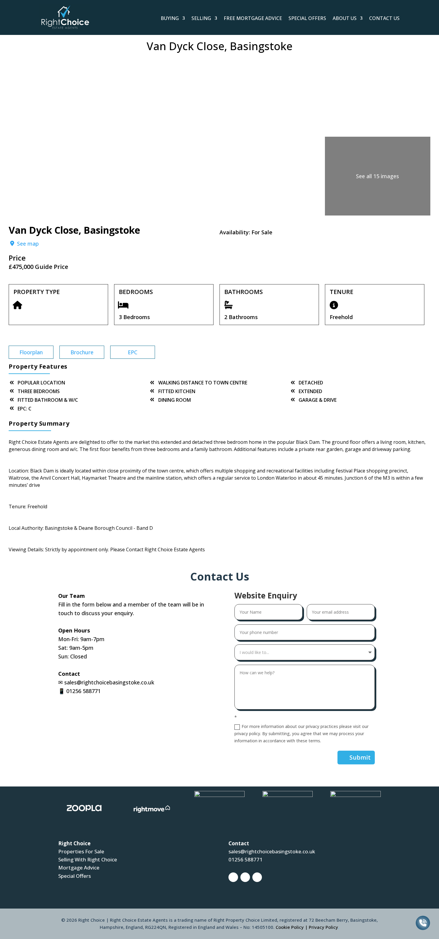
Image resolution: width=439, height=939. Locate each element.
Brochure (81, 352)
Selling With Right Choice (87, 859)
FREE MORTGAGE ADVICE (253, 18)
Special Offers (74, 875)
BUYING (170, 18)
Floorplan (31, 352)
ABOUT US (345, 18)
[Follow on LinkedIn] (257, 877)
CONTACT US (384, 18)
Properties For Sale (81, 851)
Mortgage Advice (78, 867)
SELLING (201, 18)
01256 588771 (83, 691)
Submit (360, 757)
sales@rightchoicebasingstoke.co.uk (109, 682)
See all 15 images (377, 176)
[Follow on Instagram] (245, 877)
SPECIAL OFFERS (307, 18)
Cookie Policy (290, 927)
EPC (132, 352)
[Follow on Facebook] (233, 877)
